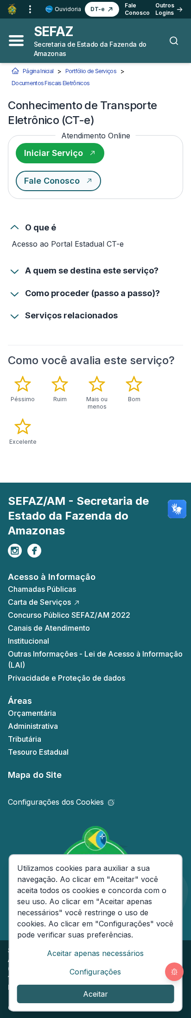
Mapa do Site (35, 775)
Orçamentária (32, 713)
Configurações (95, 971)
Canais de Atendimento (49, 628)
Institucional (28, 641)
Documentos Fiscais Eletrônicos (50, 83)
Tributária (24, 739)
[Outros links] (30, 9)
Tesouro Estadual (38, 752)
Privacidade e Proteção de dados (66, 678)
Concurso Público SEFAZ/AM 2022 (69, 615)
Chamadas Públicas (42, 589)
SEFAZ (54, 31)
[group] (95, 410)
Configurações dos (56, 802)
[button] (102, 9)
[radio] (23, 389)
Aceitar (95, 994)
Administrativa (33, 726)
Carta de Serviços (39, 602)
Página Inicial (38, 71)
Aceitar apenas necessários (95, 953)
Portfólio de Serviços (90, 71)
